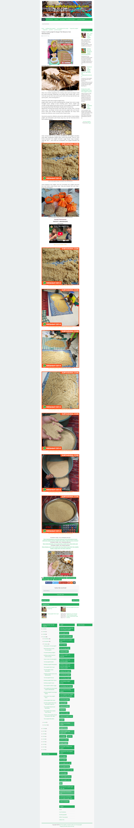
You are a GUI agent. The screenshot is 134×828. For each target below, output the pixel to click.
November (46, 641)
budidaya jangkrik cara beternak (65, 655)
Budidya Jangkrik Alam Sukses (50, 680)
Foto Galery (62, 19)
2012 (44, 744)
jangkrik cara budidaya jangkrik (65, 723)
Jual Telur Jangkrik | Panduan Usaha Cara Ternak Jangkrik (70, 824)
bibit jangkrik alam (64, 633)
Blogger (89, 122)
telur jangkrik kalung (64, 766)
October (46, 644)
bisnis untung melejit (64, 648)
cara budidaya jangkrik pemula (65, 682)
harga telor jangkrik (71, 578)
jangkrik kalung (63, 728)
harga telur (45, 579)
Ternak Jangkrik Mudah (49, 661)
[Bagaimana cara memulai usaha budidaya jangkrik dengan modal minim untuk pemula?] (63, 615)
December (46, 638)
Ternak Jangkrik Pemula (49, 677)
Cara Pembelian (49, 19)
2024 (44, 629)
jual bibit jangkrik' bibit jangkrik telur (65, 732)
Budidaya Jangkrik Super (49, 683)
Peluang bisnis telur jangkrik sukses (66, 752)
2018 (44, 728)
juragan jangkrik (63, 743)
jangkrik (62, 719)
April (45, 722)
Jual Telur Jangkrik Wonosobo (72, 607)
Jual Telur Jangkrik (81, 19)
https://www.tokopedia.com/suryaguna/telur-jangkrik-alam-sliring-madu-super (60, 543)
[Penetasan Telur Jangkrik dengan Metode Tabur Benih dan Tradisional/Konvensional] (83, 68)
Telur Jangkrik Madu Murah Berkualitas (49, 707)
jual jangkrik (62, 736)
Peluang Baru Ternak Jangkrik (50, 646)
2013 (44, 741)
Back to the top (71, 826)
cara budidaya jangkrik (65, 678)
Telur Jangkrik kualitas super (66, 769)
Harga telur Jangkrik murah (66, 716)
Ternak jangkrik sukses (65, 780)
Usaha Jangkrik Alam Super (53, 613)
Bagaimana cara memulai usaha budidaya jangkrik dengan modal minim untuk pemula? (72, 615)
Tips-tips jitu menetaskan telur (65, 792)
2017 (44, 731)
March (45, 725)
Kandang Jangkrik (63, 814)
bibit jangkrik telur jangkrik (66, 636)
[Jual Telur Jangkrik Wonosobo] (63, 609)
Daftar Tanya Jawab (63, 817)
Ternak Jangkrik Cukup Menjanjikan (48, 670)
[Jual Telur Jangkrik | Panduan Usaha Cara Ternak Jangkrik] (67, 9)
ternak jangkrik (63, 773)
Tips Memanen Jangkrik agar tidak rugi (66, 787)
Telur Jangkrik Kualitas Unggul (50, 685)
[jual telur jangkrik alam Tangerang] (44, 609)
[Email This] (74, 583)
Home (43, 19)
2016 (44, 733)
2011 (44, 747)
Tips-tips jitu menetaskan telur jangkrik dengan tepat (66, 797)
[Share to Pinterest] (69, 583)
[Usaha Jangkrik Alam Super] (44, 615)
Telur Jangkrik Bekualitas (49, 718)
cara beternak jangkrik (65, 674)
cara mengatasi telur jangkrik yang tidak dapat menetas (66, 695)
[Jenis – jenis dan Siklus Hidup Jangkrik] (83, 35)
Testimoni (56, 19)
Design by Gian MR (63, 826)
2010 (44, 749)
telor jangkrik (63, 756)
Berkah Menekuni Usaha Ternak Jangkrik (49, 649)
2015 (44, 736)
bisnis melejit (63, 644)
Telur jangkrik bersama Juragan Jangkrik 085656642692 (50, 689)
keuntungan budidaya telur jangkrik (66, 747)
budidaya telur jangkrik (48, 578)
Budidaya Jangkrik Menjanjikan (50, 664)
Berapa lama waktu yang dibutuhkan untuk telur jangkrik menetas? (86, 90)
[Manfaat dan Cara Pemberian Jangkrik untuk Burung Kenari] (83, 50)
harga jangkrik (63, 703)
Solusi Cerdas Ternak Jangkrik (50, 659)
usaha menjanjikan (64, 801)
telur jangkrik (63, 759)
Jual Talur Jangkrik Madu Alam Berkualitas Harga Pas (50, 703)
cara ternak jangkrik (64, 699)
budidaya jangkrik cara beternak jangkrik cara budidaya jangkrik (65, 666)
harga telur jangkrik (64, 713)
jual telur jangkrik (57, 579)
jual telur (51, 579)
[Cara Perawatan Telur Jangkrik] (83, 106)
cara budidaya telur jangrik (60, 578)
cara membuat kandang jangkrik (65, 690)
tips (61, 783)
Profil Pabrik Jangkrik (70, 19)
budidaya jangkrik (64, 651)
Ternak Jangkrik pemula (65, 776)
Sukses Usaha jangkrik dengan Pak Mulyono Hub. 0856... (50, 715)
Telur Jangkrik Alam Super (49, 667)
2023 (44, 631)
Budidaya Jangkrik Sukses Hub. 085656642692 (50, 674)
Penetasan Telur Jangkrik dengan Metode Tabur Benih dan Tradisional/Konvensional (86, 71)
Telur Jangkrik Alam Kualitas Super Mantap (49, 711)
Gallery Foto (61, 819)
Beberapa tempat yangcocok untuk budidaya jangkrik (66, 628)
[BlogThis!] (71, 583)
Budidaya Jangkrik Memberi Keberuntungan (49, 656)
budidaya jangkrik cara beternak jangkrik (65, 660)
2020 (44, 634)
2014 (44, 739)
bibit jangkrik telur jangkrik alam (66, 640)
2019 (44, 636)
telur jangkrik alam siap (65, 763)
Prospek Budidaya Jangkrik (49, 652)
